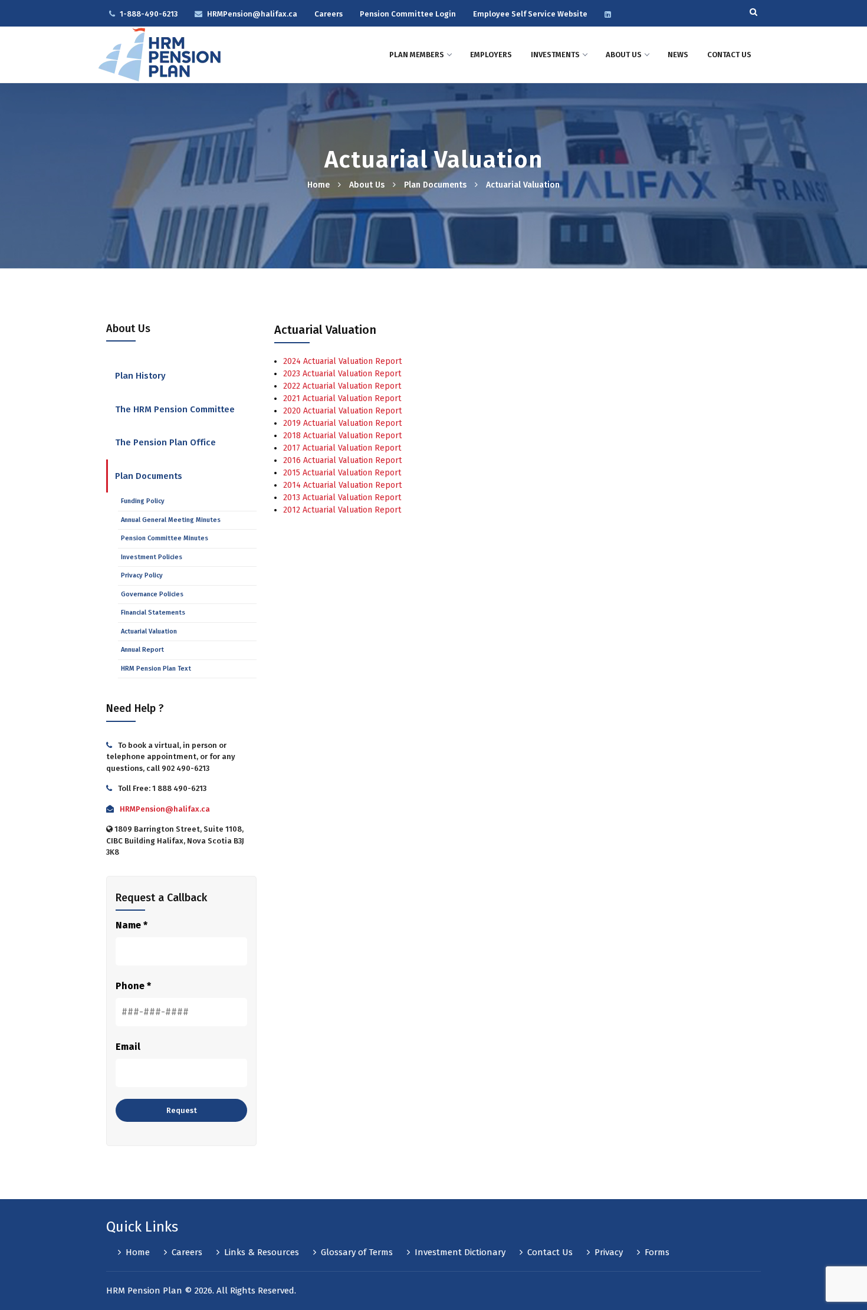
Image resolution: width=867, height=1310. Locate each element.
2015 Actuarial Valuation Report (342, 473)
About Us (624, 54)
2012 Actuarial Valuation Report (342, 510)
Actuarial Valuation (149, 631)
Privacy (609, 1252)
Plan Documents (435, 185)
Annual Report (142, 650)
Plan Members (416, 54)
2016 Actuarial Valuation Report (342, 460)
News (678, 54)
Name (131, 925)
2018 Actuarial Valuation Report (342, 436)
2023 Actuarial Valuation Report (342, 374)
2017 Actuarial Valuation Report (342, 448)
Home (318, 185)
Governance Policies (152, 594)
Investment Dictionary (460, 1252)
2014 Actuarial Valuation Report (342, 485)
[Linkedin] (610, 13)
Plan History (140, 375)
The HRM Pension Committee (175, 409)
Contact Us (729, 54)
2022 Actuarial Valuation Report (342, 386)
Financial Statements (153, 612)
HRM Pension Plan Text (156, 668)
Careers (328, 13)
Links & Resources (261, 1252)
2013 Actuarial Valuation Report (342, 498)
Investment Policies (151, 557)
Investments (555, 54)
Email (128, 1046)
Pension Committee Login (408, 13)
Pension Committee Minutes (164, 538)
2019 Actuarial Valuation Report (342, 423)
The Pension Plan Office (165, 442)
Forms (657, 1252)
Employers (491, 54)
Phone (133, 985)
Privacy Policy (142, 575)
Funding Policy (143, 501)
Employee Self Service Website (530, 13)
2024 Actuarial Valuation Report (342, 361)
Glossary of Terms (357, 1252)
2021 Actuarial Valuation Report (342, 398)
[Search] (753, 10)
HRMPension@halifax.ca (252, 13)
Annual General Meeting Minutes (171, 520)
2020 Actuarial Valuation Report (342, 411)
